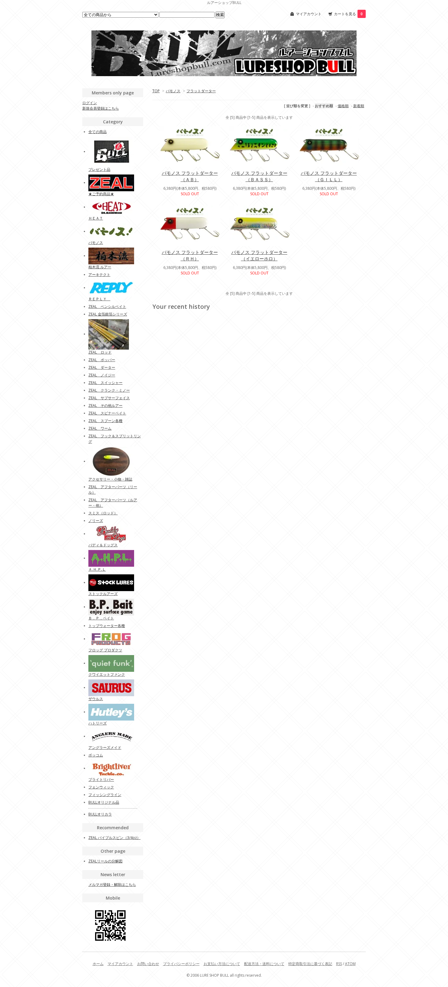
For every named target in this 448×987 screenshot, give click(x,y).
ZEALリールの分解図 (105, 861)
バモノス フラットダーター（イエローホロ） (259, 255)
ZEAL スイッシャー (105, 382)
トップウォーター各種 (106, 625)
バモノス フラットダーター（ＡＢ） (190, 176)
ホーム (98, 963)
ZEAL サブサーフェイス (109, 397)
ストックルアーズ (103, 593)
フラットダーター (201, 90)
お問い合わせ (148, 963)
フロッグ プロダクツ (105, 650)
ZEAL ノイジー (101, 375)
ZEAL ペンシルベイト (107, 306)
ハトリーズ (97, 723)
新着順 (358, 105)
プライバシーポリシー (181, 963)
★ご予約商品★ (101, 193)
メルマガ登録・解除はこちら (112, 884)
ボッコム (95, 755)
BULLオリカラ (100, 814)
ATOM (350, 963)
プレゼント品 (99, 169)
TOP (156, 90)
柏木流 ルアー (99, 267)
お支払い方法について (222, 963)
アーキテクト (99, 274)
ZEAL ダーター (101, 367)
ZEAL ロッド (100, 352)
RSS (339, 963)
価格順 (343, 105)
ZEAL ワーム (100, 428)
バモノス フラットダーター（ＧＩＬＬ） (329, 176)
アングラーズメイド (104, 747)
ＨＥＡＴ (95, 218)
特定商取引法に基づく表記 (310, 963)
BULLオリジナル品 (103, 802)
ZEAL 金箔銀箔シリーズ (107, 314)
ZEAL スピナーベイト (107, 413)
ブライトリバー (101, 779)
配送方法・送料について (264, 963)
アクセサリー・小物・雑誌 (110, 479)
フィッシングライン (104, 794)
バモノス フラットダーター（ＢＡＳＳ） (259, 176)
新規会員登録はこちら (100, 108)
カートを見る (348, 13)
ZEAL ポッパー (101, 359)
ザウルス (95, 698)
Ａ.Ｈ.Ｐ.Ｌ (97, 569)
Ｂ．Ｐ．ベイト (101, 618)
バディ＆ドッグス (103, 545)
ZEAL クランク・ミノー (109, 390)
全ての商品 (97, 131)
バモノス (173, 90)
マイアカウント (309, 13)
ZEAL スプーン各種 (105, 420)
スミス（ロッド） (103, 513)
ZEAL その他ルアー (105, 405)
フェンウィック (101, 787)
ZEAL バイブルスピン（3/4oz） (114, 837)
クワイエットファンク (106, 674)
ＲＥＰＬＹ (99, 298)
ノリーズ (95, 520)
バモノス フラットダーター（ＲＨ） (190, 255)
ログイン (89, 102)
